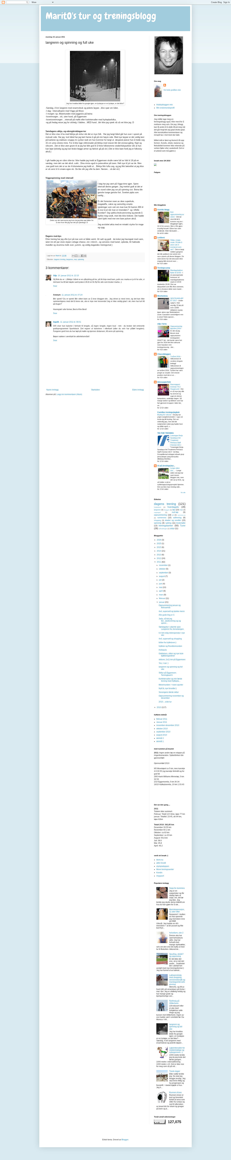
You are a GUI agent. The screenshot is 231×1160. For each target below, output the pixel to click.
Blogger (125, 1140)
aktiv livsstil (161, 863)
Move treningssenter (165, 869)
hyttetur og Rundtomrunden (170, 646)
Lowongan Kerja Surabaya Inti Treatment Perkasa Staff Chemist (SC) (176, 440)
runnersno (161, 518)
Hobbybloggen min (164, 105)
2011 (159, 562)
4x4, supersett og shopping (170, 639)
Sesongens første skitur (169, 692)
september (164, 573)
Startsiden (95, 390)
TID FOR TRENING (165, 433)
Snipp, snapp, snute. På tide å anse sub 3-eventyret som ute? (176, 244)
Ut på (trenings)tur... (166, 466)
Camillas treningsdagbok (168, 412)
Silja (55, 276)
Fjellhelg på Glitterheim (174, 1002)
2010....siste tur (165, 702)
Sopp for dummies (177, 888)
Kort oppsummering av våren (177, 214)
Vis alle (183, 492)
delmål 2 (160, 738)
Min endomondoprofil (165, 108)
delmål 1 (160, 741)
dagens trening (59, 259)
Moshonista (162, 296)
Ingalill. (56, 322)
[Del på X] (79, 255)
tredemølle (180, 523)
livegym (166, 510)
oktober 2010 (162, 729)
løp (173, 510)
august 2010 (161, 735)
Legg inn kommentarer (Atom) (69, 394)
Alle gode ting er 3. (167, 615)
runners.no (181, 515)
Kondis (159, 872)
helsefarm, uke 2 (176, 933)
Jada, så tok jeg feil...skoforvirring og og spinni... (170, 621)
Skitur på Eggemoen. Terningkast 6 (168, 674)
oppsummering (160, 515)
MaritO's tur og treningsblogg (101, 16)
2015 (159, 547)
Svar (55, 286)
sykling (168, 523)
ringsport (160, 876)
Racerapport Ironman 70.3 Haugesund (175, 386)
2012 (159, 558)
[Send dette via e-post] (73, 255)
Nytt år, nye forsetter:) (168, 688)
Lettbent (161, 238)
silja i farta (162, 324)
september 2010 (163, 732)
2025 (159, 543)
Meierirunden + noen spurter (171, 685)
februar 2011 (161, 719)
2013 (159, 555)
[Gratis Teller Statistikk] (155, 165)
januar (162, 602)
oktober (162, 569)
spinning (81, 259)
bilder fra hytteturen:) (167, 642)
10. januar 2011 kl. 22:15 (68, 276)
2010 (159, 707)
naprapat (157, 512)
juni (161, 584)
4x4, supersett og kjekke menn (172, 611)
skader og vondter (173, 520)
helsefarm (157, 507)
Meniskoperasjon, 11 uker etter (176, 910)
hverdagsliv (173, 507)
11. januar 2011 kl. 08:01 (70, 322)
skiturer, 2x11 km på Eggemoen (172, 659)
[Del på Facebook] (82, 255)
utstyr (172, 528)
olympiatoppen (162, 866)
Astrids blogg (163, 210)
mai (161, 587)
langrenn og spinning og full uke (175, 1026)
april (161, 591)
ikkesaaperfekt (164, 382)
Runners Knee (175, 1092)
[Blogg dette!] (76, 255)
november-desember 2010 (167, 725)
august (162, 576)
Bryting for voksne (164, 415)
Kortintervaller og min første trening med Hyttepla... (170, 680)
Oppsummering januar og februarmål (170, 606)
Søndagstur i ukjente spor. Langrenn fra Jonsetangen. (171, 628)
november (163, 565)
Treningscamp (163, 268)
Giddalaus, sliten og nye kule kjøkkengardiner (171, 654)
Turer (182, 525)
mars (161, 595)
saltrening (177, 518)
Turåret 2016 (175, 356)
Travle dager (174, 1071)
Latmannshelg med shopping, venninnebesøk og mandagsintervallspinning (177, 979)
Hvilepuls (163, 650)
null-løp (175, 512)
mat (75, 259)
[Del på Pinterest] (85, 255)
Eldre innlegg (138, 390)
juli (160, 580)
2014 (159, 551)
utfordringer (163, 528)
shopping (157, 520)
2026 (159, 540)
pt (173, 515)
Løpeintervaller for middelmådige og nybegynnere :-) (177, 1050)
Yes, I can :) (163, 663)
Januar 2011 (161, 722)
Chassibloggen (164, 354)
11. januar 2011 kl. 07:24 (72, 295)
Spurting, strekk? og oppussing (176, 955)
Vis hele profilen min (172, 90)
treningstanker (166, 525)
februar (162, 598)
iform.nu (159, 860)
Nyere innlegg (52, 390)
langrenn (69, 259)
